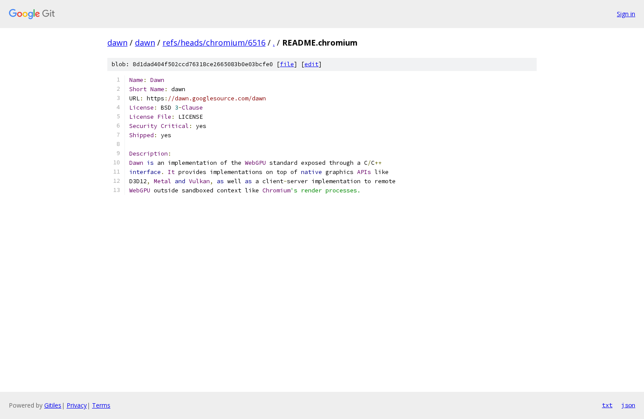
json (628, 405)
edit (311, 64)
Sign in (626, 14)
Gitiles (52, 405)
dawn (117, 42)
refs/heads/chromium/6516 (214, 42)
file (287, 64)
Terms (101, 405)
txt (607, 405)
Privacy (77, 405)
